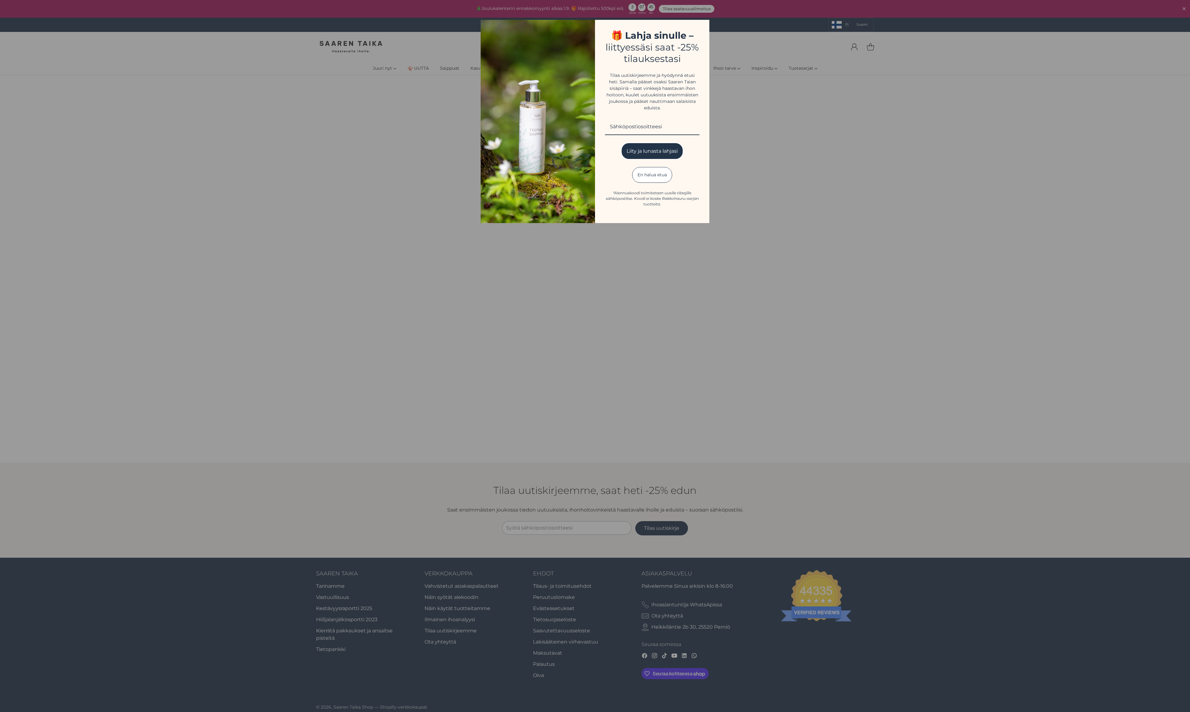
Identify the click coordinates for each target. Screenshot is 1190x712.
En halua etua (652, 175)
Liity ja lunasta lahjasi (652, 151)
